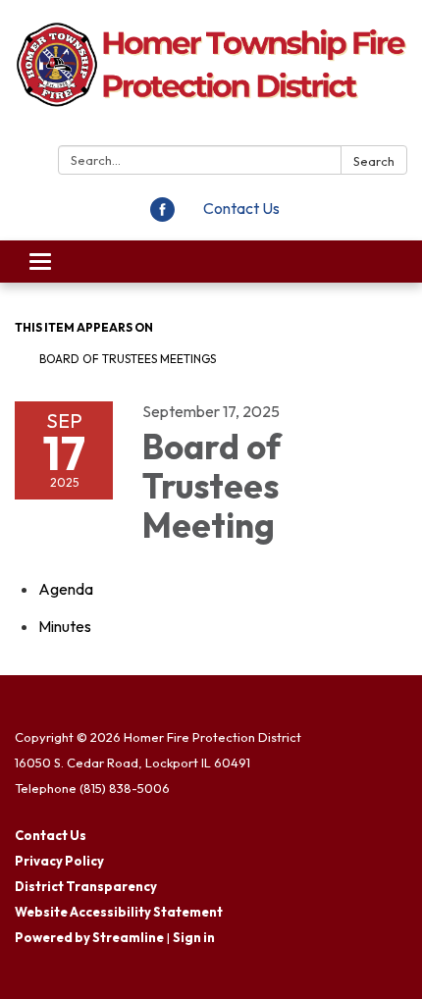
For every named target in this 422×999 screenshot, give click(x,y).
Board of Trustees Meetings (127, 358)
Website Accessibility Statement (119, 912)
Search (374, 161)
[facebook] (162, 216)
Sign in (194, 937)
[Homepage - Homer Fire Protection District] (211, 76)
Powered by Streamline (89, 937)
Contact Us (241, 208)
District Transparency (86, 886)
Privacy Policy (59, 860)
